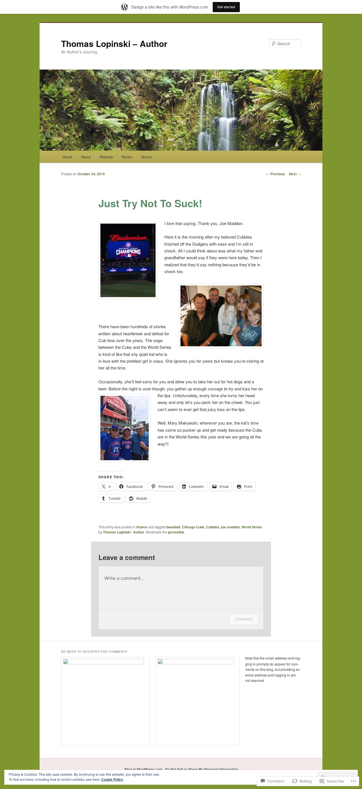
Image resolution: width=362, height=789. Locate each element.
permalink (176, 532)
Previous (275, 173)
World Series (252, 526)
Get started (226, 7)
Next (295, 173)
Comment (244, 619)
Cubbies (212, 526)
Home (67, 156)
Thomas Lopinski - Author (123, 532)
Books (127, 156)
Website (106, 156)
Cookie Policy (112, 779)
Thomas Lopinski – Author (114, 43)
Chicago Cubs (193, 526)
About (86, 156)
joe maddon (230, 526)
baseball (173, 526)
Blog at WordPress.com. (143, 769)
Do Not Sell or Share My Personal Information (201, 769)
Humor (146, 156)
